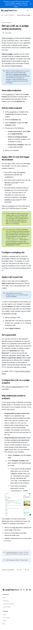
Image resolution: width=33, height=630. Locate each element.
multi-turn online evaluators (13, 66)
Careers (5, 620)
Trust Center (6, 617)
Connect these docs (11, 552)
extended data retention (20, 74)
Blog (4, 623)
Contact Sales (6, 607)
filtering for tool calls (11, 182)
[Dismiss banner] (30, 4)
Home (4, 614)
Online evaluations (7, 38)
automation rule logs (10, 313)
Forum (4, 597)
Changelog (6, 600)
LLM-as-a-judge (7, 54)
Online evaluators (6, 22)
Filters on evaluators (8, 206)
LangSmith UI (10, 94)
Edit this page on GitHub (12, 560)
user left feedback (19, 172)
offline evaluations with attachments (17, 440)
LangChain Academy (8, 604)
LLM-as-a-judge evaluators (14, 387)
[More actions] (31, 10)
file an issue (24, 560)
